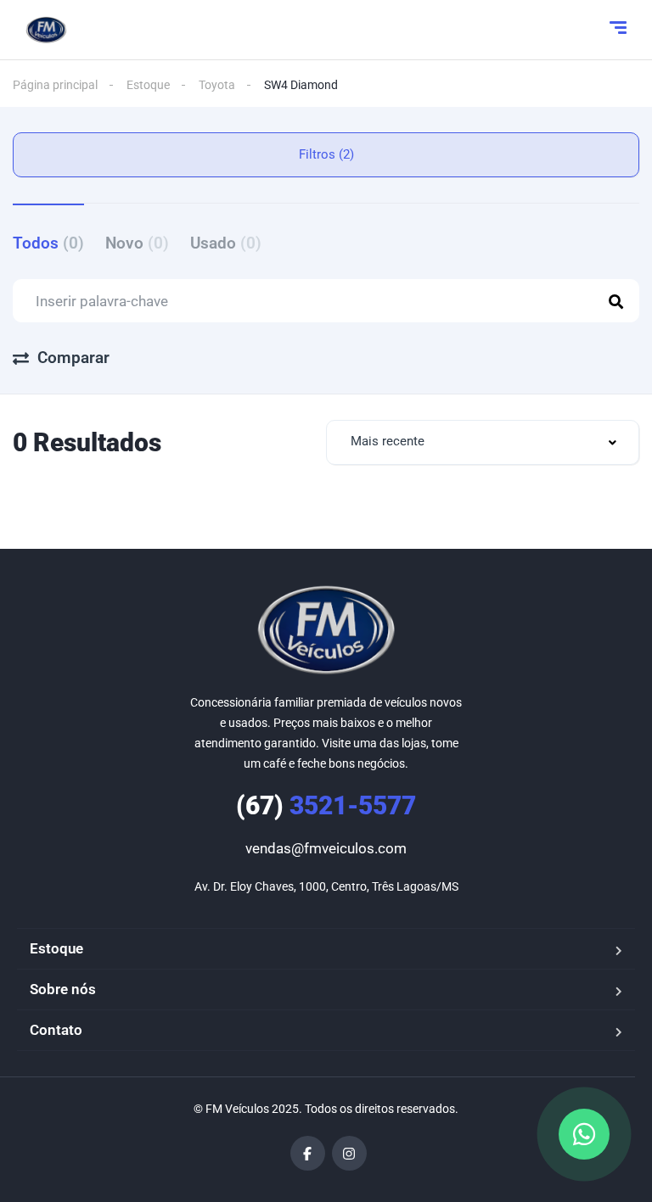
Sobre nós (63, 989)
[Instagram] (349, 1153)
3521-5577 (326, 805)
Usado (225, 243)
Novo (137, 243)
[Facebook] (307, 1153)
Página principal (55, 85)
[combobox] (482, 442)
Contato (56, 1029)
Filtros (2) (326, 154)
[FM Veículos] (46, 29)
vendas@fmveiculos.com (326, 848)
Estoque (148, 85)
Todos (48, 243)
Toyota (217, 85)
